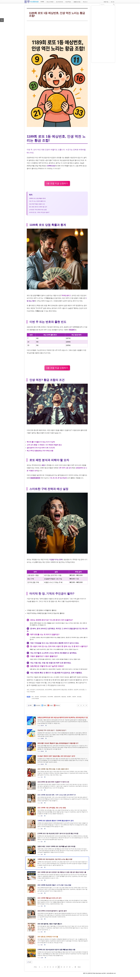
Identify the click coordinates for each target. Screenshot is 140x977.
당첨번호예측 (57, 696)
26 (64, 967)
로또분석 (37, 696)
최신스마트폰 (50, 1)
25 (61, 967)
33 (75, 967)
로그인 (112, 1)
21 (50, 967)
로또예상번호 (43, 696)
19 (44, 967)
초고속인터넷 (59, 1)
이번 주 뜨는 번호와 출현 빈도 (37, 201)
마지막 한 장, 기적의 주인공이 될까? (39, 212)
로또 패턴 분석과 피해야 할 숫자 (38, 206)
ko (2, 20)
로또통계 (69, 696)
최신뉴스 (85, 1)
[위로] (83, 705)
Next (79, 967)
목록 (30, 705)
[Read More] (57, 772)
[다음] (81, 705)
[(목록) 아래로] (86, 705)
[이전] (78, 705)
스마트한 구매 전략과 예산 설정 (38, 209)
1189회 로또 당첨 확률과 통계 (37, 198)
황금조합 (64, 696)
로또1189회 (50, 696)
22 (53, 967)
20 (47, 967)
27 (67, 967)
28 (69, 967)
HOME (42, 1)
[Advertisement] (57, 31)
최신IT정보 (68, 1)
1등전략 (74, 696)
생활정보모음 (77, 1)
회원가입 (106, 1)
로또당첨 (79, 696)
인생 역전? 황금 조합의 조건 (37, 204)
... (72, 967)
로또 (33, 696)
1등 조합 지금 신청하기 (57, 183)
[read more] (57, 721)
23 (55, 967)
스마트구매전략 (35, 698)
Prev (35, 967)
